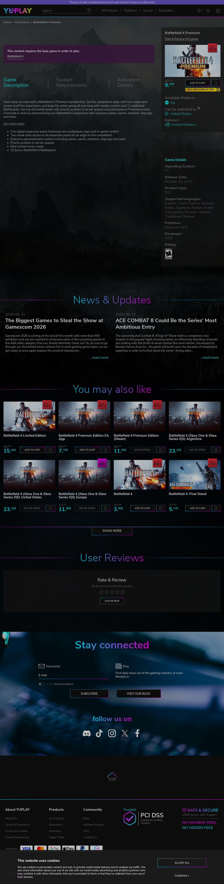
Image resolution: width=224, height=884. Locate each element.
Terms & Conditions (64, 684)
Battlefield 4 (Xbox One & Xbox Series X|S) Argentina (192, 437)
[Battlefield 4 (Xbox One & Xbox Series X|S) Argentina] (194, 416)
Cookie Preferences (17, 837)
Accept (60, 684)
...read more (99, 357)
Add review (112, 601)
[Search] (89, 10)
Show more (112, 531)
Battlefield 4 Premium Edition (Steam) (136, 437)
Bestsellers (56, 825)
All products (22, 22)
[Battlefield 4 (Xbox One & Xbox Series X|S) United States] (29, 475)
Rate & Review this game (181, 39)
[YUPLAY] (18, 10)
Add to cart (197, 83)
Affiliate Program (93, 825)
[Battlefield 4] (139, 475)
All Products (56, 818)
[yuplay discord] (87, 733)
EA (172, 102)
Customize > (182, 875)
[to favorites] (215, 83)
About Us (11, 818)
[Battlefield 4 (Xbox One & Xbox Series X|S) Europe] (84, 475)
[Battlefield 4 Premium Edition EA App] (84, 416)
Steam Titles (56, 837)
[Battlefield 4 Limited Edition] (29, 416)
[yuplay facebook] (137, 733)
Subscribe (89, 694)
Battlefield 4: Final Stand (187, 494)
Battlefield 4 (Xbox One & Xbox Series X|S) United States (27, 496)
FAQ (86, 831)
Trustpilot (130, 810)
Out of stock (142, 450)
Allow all (182, 863)
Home (7, 22)
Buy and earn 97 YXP (200, 89)
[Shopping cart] (208, 11)
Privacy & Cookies (16, 831)
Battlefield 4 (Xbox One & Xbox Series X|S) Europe (82, 496)
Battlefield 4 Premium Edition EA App (84, 437)
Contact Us (90, 837)
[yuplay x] (125, 733)
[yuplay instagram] (112, 733)
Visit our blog (138, 694)
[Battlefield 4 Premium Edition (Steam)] (139, 416)
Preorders (55, 831)
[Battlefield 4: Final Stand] (194, 475)
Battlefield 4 (15, 56)
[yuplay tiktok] (99, 733)
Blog (86, 818)
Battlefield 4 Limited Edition (25, 435)
